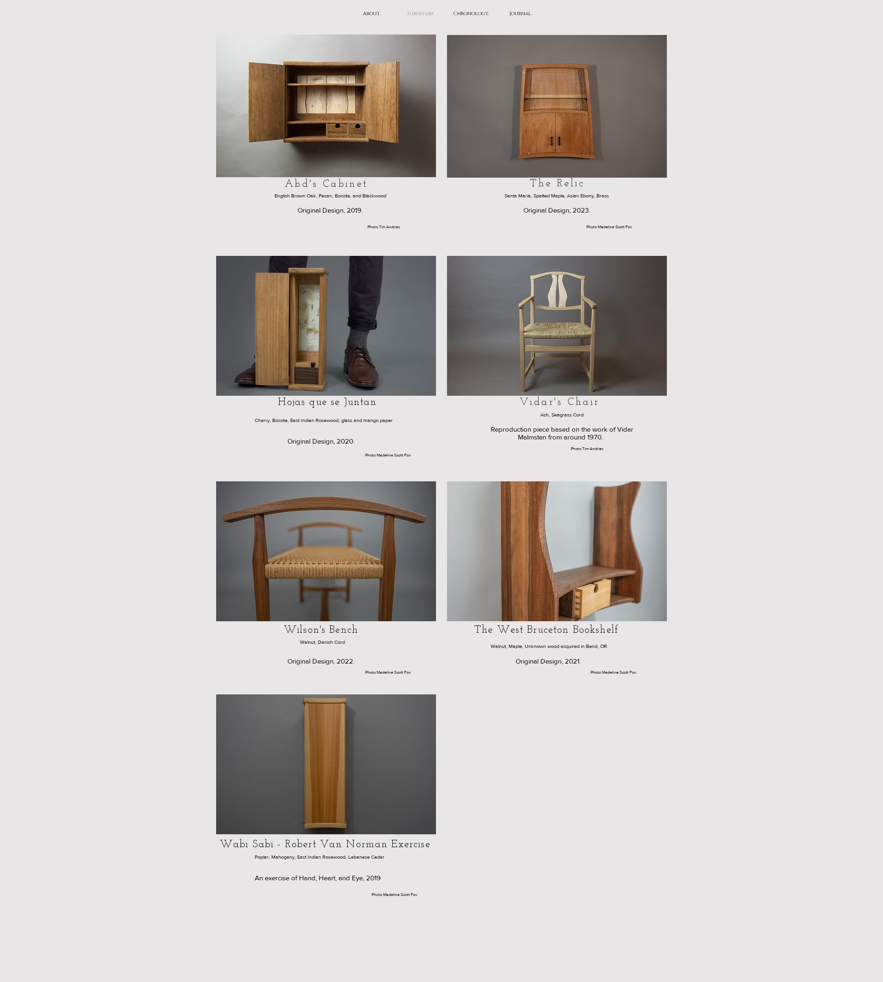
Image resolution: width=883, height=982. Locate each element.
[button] (326, 106)
